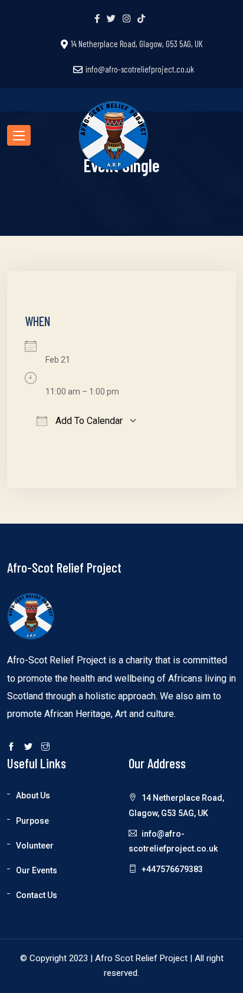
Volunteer (35, 845)
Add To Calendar (88, 420)
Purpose (32, 821)
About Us (33, 795)
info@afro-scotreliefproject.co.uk (140, 69)
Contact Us (36, 895)
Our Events (36, 870)
